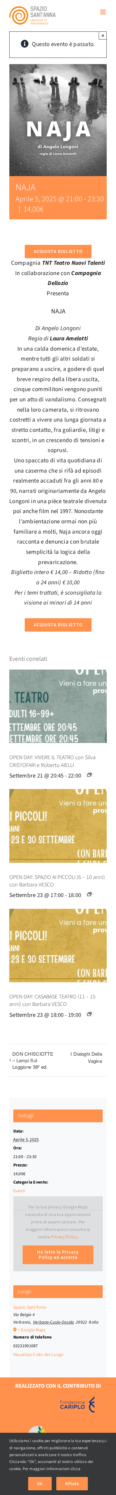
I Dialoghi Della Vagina (86, 1057)
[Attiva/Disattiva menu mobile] (103, 12)
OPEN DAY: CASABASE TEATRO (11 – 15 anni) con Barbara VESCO (52, 1000)
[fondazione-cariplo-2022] (83, 1399)
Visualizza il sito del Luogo (38, 1355)
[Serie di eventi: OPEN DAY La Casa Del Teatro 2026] (89, 775)
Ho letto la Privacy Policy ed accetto (58, 1255)
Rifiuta (72, 1483)
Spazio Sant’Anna (29, 1307)
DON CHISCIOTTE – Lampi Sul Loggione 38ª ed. (32, 1060)
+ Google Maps (32, 1330)
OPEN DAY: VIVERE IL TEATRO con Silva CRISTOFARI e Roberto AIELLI (52, 761)
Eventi (19, 1191)
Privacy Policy (64, 1237)
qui (104, 1441)
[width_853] (58, 1428)
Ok (40, 1483)
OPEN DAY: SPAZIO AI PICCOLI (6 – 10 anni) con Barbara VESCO (57, 881)
